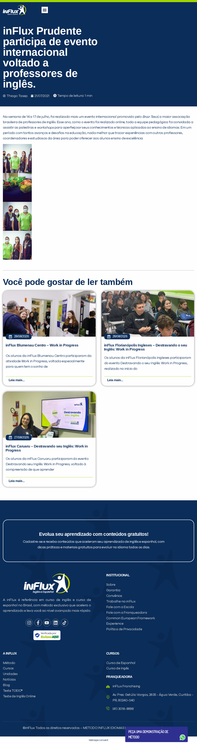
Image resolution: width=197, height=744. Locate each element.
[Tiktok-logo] (64, 622)
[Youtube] (46, 622)
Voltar (137, 728)
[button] (45, 10)
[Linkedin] (55, 622)
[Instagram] (29, 622)
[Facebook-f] (38, 622)
